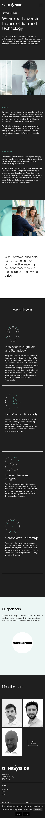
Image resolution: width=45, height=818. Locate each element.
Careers (4, 791)
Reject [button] (26, 814)
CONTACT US (28, 802)
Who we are (5, 789)
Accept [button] (19, 814)
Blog (3, 794)
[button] (41, 5)
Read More (38, 809)
